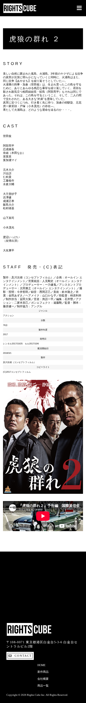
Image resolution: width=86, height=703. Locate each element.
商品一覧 (43, 685)
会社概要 (43, 678)
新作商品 (43, 671)
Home (41, 665)
